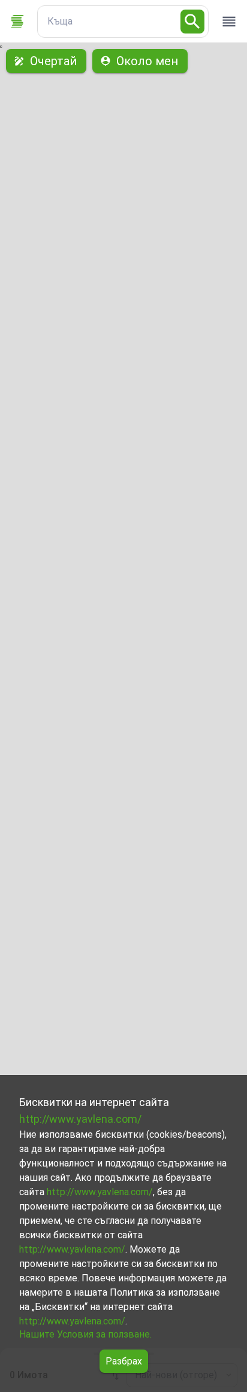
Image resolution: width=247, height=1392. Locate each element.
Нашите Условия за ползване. (85, 1334)
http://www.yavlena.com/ (80, 1119)
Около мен (147, 61)
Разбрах (124, 1361)
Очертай (53, 61)
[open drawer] (229, 21)
